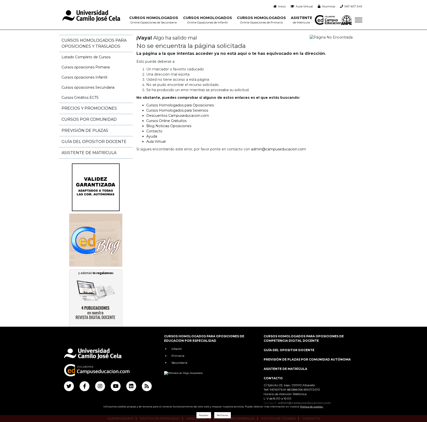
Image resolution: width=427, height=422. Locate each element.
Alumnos (327, 6)
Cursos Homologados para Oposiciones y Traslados (94, 43)
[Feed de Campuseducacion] (147, 386)
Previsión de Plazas (85, 130)
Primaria (177, 356)
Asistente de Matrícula (89, 152)
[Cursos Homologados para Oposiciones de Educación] (91, 16)
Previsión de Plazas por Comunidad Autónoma (307, 359)
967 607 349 (352, 6)
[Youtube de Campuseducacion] (116, 386)
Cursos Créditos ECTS (80, 97)
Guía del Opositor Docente (94, 141)
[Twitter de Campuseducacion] (69, 386)
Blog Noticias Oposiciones (168, 126)
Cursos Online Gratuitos (166, 121)
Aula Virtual (303, 6)
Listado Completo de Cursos (86, 57)
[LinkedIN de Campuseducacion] (131, 386)
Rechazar (222, 415)
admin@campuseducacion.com (278, 149)
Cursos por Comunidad (89, 119)
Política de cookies (311, 406)
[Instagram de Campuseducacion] (100, 386)
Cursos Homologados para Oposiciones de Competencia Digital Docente (304, 338)
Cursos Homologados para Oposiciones (180, 105)
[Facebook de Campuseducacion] (84, 386)
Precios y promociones (89, 108)
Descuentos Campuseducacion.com (177, 115)
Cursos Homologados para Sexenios (177, 110)
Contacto (154, 131)
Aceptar (204, 415)
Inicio (281, 6)
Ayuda (151, 136)
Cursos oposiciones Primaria (86, 67)
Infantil (176, 349)
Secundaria (179, 362)
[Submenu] (358, 20)
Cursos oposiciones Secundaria (88, 87)
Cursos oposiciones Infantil (84, 77)
